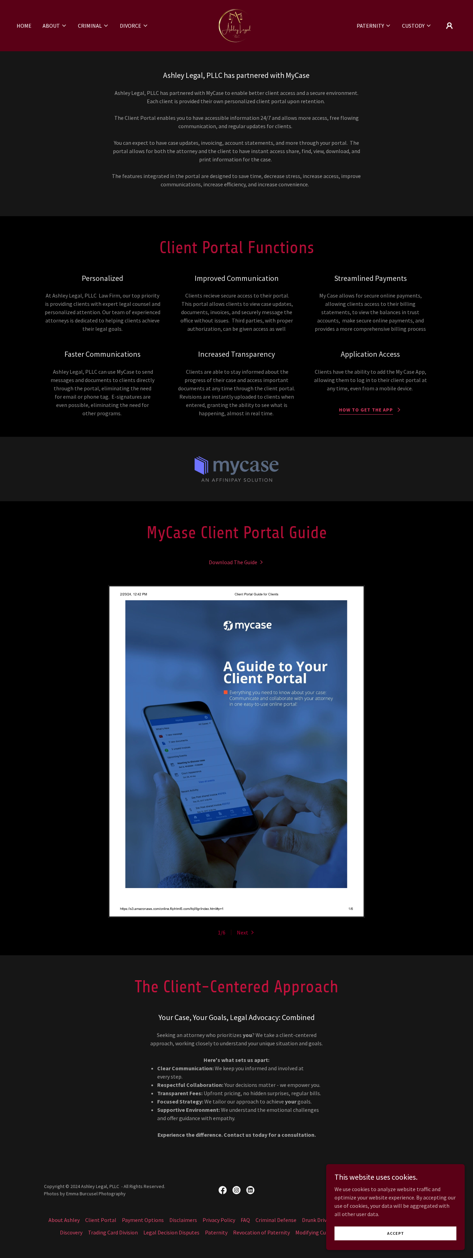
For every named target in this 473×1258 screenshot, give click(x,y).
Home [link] (24, 25)
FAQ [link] (245, 1219)
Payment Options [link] (143, 1219)
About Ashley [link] (64, 1219)
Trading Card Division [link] (113, 1232)
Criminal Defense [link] (276, 1219)
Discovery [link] (71, 1232)
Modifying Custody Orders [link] (325, 1232)
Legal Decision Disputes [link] (171, 1232)
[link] (236, 24)
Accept (395, 1233)
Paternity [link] (216, 1232)
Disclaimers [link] (183, 1219)
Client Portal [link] (100, 1219)
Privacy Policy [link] (219, 1219)
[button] (55, 25)
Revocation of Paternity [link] (261, 1232)
